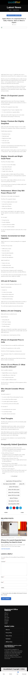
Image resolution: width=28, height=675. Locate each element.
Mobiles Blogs (16, 10)
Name (2, 577)
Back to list (14, 513)
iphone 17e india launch (13, 489)
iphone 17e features (13, 486)
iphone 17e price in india (13, 495)
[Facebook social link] (7, 508)
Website (2, 587)
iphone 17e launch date (13, 492)
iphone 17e (21, 484)
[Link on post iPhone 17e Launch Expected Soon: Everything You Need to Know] (14, 529)
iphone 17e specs (14, 498)
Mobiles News (18, 15)
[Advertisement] (14, 59)
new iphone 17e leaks (14, 501)
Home (10, 10)
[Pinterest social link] (14, 508)
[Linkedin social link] (17, 508)
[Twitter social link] (10, 508)
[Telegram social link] (20, 508)
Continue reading (5, 549)
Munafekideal (14, 476)
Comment (3, 561)
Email (2, 582)
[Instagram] (10, 662)
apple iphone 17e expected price (13, 481)
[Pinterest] (13, 662)
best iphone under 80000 (9, 484)
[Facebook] (6, 662)
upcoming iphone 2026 (13, 503)
